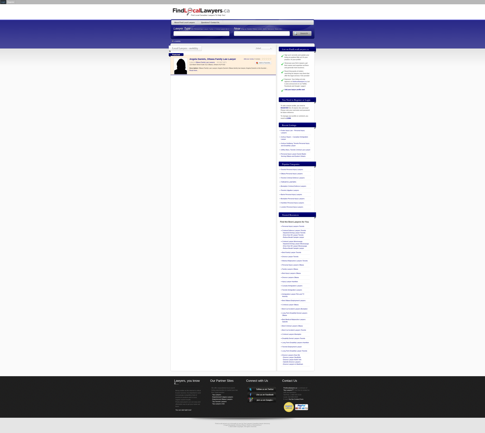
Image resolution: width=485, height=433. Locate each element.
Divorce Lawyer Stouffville (292, 357)
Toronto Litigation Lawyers (290, 190)
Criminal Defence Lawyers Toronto (294, 230)
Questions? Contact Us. (210, 22)
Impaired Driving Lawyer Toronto (294, 233)
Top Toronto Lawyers (219, 401)
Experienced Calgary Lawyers (222, 397)
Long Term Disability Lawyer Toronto (294, 351)
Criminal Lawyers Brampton (291, 334)
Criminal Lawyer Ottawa (290, 305)
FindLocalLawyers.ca (222, 423)
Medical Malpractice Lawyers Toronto (295, 261)
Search (304, 33)
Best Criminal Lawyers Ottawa (292, 326)
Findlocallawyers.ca (290, 388)
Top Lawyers (216, 395)
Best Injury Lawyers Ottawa (291, 273)
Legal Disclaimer (229, 425)
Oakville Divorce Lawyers (291, 362)
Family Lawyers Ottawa (290, 269)
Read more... (193, 70)
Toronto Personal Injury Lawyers (292, 169)
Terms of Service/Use (254, 425)
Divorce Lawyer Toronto (290, 257)
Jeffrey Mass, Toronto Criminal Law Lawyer (295, 150)
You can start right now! (183, 410)
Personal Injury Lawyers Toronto (293, 226)
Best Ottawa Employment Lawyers (294, 300)
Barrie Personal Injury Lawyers (291, 194)
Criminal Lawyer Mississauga (292, 241)
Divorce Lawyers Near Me (291, 355)
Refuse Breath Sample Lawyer (293, 237)
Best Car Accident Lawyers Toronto (294, 330)
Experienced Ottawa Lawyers (222, 399)
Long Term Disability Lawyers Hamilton (295, 342)
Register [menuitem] (10, 2)
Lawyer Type (182, 28)
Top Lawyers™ (288, 390)
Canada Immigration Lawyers (292, 286)
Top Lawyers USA (218, 404)
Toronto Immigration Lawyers (292, 290)
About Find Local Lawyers (184, 22)
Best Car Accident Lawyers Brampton (295, 309)
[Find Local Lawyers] (173, 41)
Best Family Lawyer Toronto (291, 252)
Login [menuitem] (3, 2)
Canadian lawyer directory (261, 423)
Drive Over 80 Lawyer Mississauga (295, 246)
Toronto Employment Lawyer (292, 347)
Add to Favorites (264, 62)
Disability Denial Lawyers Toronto (293, 338)
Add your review (249, 59)
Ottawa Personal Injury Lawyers (292, 174)
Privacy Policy (241, 425)
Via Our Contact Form (296, 399)
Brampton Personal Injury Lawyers (293, 199)
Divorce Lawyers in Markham (293, 364)
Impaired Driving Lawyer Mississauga (296, 244)
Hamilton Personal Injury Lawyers (292, 203)
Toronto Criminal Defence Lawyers (293, 178)
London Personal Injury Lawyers (292, 207)
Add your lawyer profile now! (294, 90)
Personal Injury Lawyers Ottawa (293, 265)
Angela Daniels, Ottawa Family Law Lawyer (212, 59)
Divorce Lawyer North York (292, 360)
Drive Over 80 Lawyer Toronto (293, 235)
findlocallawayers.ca (300, 81)
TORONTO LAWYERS (288, 182)
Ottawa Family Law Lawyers (205, 62)
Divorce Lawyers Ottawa (290, 277)
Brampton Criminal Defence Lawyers (293, 186)
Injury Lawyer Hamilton (290, 282)
